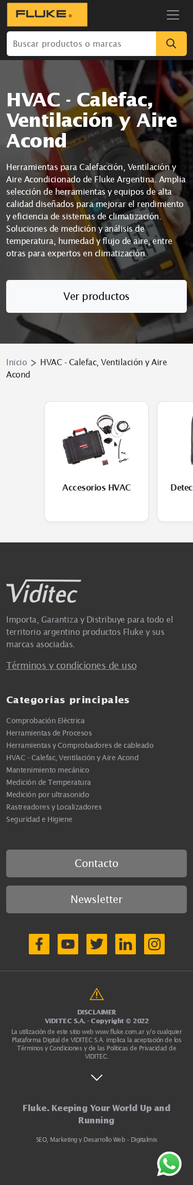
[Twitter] (96, 944)
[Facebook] (39, 944)
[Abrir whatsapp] (169, 1164)
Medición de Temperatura (48, 782)
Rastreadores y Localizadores (53, 806)
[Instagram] (154, 944)
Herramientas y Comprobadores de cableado (79, 745)
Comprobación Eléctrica (45, 720)
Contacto (96, 863)
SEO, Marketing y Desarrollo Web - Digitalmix (96, 1139)
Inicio (16, 362)
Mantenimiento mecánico (47, 769)
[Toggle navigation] (173, 15)
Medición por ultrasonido (47, 794)
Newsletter (96, 899)
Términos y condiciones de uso (71, 665)
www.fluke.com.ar (119, 1032)
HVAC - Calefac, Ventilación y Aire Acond (72, 757)
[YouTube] (68, 944)
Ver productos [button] (96, 296)
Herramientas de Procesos (49, 732)
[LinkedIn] (125, 944)
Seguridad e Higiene (39, 819)
